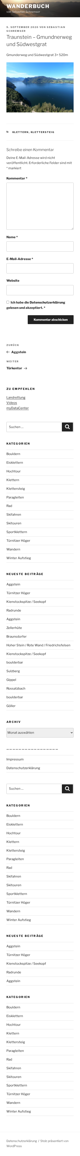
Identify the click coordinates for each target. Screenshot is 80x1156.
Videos (11, 403)
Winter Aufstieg (18, 558)
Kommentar (16, 178)
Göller (11, 706)
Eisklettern (14, 463)
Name (12, 237)
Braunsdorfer (16, 636)
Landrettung (15, 397)
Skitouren (13, 523)
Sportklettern (16, 532)
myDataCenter (17, 408)
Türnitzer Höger (18, 541)
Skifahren (13, 514)
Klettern (20, 132)
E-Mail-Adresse (19, 259)
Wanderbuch (27, 6)
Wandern (13, 549)
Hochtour (13, 471)
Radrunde (13, 610)
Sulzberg (13, 671)
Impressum (15, 759)
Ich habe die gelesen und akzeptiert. (35, 305)
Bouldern (13, 454)
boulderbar (14, 662)
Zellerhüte (14, 628)
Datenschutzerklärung (47, 302)
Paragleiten (15, 497)
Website (12, 281)
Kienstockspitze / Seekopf (26, 602)
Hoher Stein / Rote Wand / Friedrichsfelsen (38, 645)
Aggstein (13, 584)
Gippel (11, 680)
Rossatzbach (15, 688)
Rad (9, 506)
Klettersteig (43, 132)
